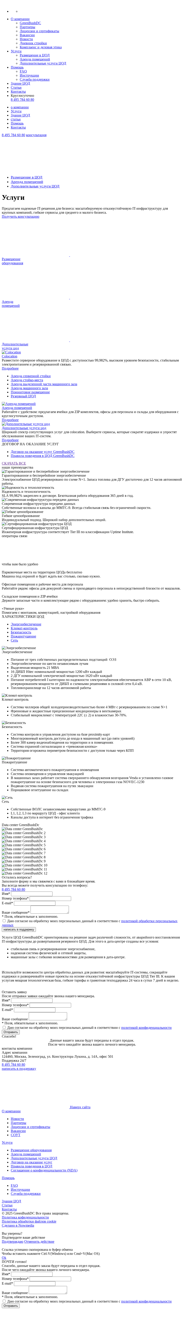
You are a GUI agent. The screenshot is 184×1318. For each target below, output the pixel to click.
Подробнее (10, 368)
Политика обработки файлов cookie (29, 1221)
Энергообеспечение (26, 624)
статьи (16, 119)
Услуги (16, 51)
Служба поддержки (35, 79)
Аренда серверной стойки (31, 376)
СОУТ (15, 1135)
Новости (26, 39)
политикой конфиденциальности (146, 1027)
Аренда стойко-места (27, 380)
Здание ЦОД (20, 83)
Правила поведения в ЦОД (31, 1166)
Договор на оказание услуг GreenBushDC (42, 452)
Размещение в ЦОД (35, 55)
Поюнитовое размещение (30, 392)
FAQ (23, 71)
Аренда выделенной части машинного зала (44, 384)
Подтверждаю (12, 1241)
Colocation (9, 356)
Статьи (16, 87)
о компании (20, 107)
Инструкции (29, 75)
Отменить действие (39, 1241)
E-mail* (7, 903)
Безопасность (21, 632)
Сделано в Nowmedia (18, 1225)
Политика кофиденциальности (25, 1217)
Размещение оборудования (31, 1150)
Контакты (18, 91)
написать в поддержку (19, 929)
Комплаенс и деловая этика (41, 47)
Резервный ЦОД (23, 396)
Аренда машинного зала (29, 388)
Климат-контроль (24, 628)
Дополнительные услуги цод (24, 428)
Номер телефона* (15, 898)
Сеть (14, 640)
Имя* (6, 894)
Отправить (11, 1032)
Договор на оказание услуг (31, 1162)
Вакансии (27, 35)
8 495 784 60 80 (22, 99)
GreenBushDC (30, 23)
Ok (4, 1258)
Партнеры (27, 27)
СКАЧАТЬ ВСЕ (14, 463)
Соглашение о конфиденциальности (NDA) (44, 1170)
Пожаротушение (23, 636)
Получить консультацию (20, 216)
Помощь (17, 67)
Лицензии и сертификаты (39, 31)
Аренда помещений (35, 59)
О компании (20, 19)
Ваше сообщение (15, 1019)
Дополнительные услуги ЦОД (43, 63)
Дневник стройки (33, 43)
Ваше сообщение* (16, 912)
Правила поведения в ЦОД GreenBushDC (42, 456)
